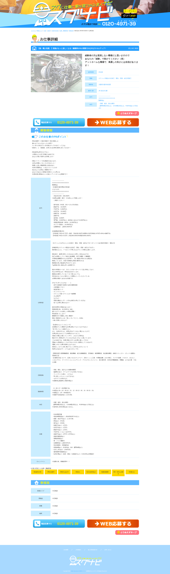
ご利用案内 (78, 549)
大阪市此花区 (55, 30)
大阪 (45, 30)
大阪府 (49, 30)
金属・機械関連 (64, 30)
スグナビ (33, 30)
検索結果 (71, 30)
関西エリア (40, 30)
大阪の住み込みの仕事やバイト (78, 571)
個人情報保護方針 (92, 549)
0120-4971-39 (67, 122)
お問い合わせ (107, 549)
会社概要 (66, 549)
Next (85, 75)
